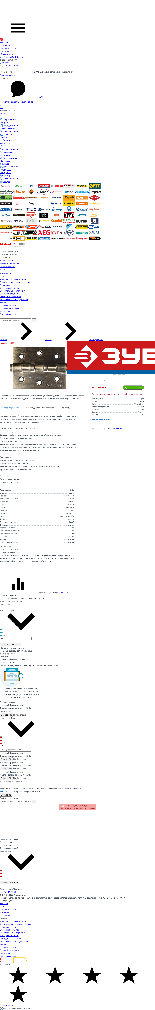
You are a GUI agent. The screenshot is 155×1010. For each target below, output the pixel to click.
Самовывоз (5, 45)
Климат (5, 164)
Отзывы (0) (66, 408)
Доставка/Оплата (8, 48)
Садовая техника (10, 167)
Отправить (6, 795)
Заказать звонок (7, 75)
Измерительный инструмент (9, 264)
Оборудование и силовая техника (15, 282)
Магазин (4, 42)
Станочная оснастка (9, 288)
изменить (118, 429)
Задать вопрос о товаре (133, 388)
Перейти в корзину (8, 102)
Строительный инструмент (12, 291)
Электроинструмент (6, 260)
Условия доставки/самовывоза (39, 408)
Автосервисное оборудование (14, 299)
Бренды (6, 181)
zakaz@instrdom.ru (14, 57)
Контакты (4, 51)
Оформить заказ (25, 102)
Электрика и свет (11, 178)
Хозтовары (7, 175)
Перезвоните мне (9, 882)
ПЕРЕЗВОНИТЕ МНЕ (10, 644)
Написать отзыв (7, 1005)
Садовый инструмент (10, 308)
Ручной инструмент (10, 131)
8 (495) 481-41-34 (10, 65)
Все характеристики (9, 408)
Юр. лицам (5, 915)
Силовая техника (5, 273)
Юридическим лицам (9, 54)
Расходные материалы (7, 267)
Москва (5, 63)
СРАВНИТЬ (64, 592)
